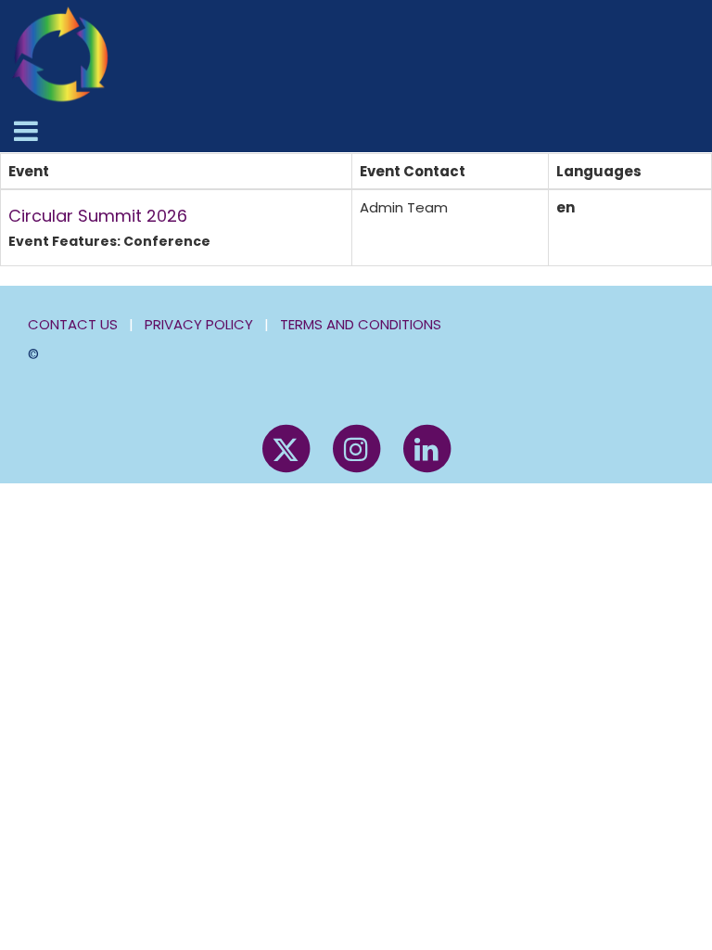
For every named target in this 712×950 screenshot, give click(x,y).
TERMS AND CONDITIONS (360, 324)
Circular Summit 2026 (97, 215)
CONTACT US (73, 324)
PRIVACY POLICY (199, 324)
